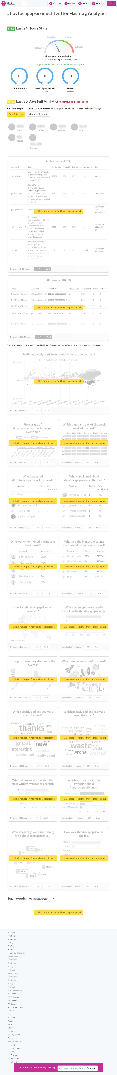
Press (10, 1031)
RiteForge (12, 936)
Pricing (11, 1014)
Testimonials (16, 1048)
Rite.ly (10, 942)
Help (10, 1024)
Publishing (56, 3)
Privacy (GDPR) (14, 1034)
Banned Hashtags (17, 953)
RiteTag (11, 946)
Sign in (111, 3)
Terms (10, 1038)
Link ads (85, 3)
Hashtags (99, 3)
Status (10, 1027)
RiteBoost (12, 939)
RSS (12, 1051)
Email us (14, 1062)
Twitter (13, 1055)
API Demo (12, 993)
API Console (13, 1000)
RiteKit (11, 949)
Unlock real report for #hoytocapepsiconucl (59, 211)
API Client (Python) (15, 1007)
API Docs (11, 1004)
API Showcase (14, 997)
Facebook (14, 1058)
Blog (12, 1044)
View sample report (38, 114)
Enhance (71, 3)
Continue (91, 1068)
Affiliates (11, 1017)
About (10, 1021)
